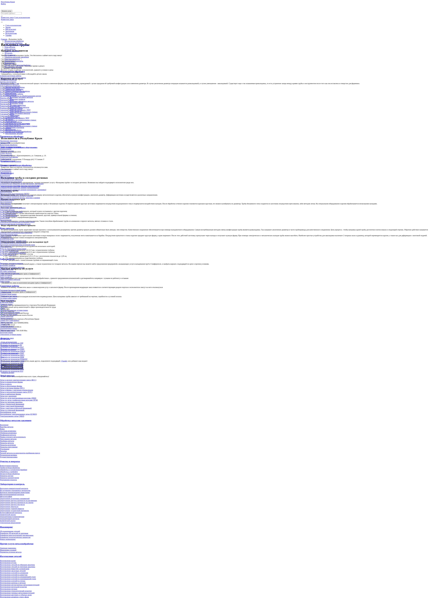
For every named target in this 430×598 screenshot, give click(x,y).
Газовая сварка (5, 292)
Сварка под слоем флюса (9, 320)
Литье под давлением (8, 396)
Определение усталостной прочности (14, 511)
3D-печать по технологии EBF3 (12, 355)
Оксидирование (6, 202)
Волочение (4, 425)
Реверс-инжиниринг (8, 539)
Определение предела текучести (12, 505)
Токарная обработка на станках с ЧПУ (14, 118)
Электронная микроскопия (10, 523)
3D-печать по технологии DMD (12, 349)
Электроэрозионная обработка (11, 132)
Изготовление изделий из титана (12, 581)
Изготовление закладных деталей (13, 571)
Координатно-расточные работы (12, 92)
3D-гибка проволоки (8, 271)
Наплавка (3, 306)
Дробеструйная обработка (10, 468)
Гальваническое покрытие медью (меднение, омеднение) (22, 184)
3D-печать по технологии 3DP (11, 343)
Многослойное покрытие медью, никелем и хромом (20, 198)
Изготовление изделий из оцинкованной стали (18, 579)
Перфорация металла (8, 435)
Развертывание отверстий (10, 106)
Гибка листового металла (9, 273)
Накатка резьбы (6, 98)
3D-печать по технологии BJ (11, 345)
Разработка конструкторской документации (16, 535)
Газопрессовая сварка (8, 294)
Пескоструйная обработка (10, 474)
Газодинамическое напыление (11, 180)
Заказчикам (9, 31)
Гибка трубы (5, 281)
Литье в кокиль (6, 384)
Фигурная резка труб (8, 255)
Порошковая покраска (8, 480)
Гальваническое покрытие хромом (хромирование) (19, 188)
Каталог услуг (6, 11)
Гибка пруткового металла (10, 279)
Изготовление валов (8, 561)
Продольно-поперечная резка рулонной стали (17, 245)
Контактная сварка (7, 300)
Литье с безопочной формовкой (12, 404)
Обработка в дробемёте (9, 472)
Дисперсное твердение (8, 141)
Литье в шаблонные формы (10, 394)
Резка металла (9, 47)
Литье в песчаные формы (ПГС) (12, 388)
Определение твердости (9, 507)
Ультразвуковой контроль (9, 519)
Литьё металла (10, 55)
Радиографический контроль (11, 513)
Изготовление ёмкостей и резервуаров (14, 569)
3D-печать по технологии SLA (12, 367)
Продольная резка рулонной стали (13, 243)
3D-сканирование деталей (10, 531)
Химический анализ (7, 521)
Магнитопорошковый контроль (12, 494)
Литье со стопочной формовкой (12, 410)
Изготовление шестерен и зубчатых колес (16, 595)
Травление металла (7, 210)
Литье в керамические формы (11, 382)
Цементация (4, 218)
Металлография (6, 496)
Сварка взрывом (6, 318)
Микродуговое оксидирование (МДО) (14, 194)
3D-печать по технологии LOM (12, 361)
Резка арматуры (6, 247)
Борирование (5, 176)
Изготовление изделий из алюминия (14, 573)
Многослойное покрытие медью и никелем (16, 196)
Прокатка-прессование (8, 447)
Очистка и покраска (12, 59)
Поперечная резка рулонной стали (13, 241)
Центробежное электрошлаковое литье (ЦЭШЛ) (18, 414)
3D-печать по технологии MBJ (12, 363)
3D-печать (8, 53)
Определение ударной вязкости (12, 509)
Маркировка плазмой (8, 550)
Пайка (2, 308)
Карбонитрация (6, 192)
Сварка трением (6, 322)
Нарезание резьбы (7, 100)
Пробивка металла (7, 441)
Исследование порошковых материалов (15, 490)
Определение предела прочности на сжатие (16, 503)
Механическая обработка (14, 41)
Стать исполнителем (13, 25)
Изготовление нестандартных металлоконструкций (19, 585)
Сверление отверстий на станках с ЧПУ (15, 110)
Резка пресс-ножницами (9, 251)
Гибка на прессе (6, 275)
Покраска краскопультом (9, 478)
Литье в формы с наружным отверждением (16, 390)
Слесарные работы (7, 114)
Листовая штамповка (8, 431)
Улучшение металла (7, 161)
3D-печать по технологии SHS (11, 365)
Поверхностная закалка (9, 157)
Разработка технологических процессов (15, 537)
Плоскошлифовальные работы (11, 102)
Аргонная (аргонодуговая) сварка (13, 290)
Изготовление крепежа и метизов (13, 583)
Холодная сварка (6, 332)
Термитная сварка (7, 326)
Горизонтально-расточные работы (13, 78)
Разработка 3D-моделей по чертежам (14, 533)
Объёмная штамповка (8, 433)
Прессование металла (8, 439)
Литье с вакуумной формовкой (12, 406)
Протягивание (5, 104)
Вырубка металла (6, 427)
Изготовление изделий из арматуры (13, 575)
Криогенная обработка (8, 145)
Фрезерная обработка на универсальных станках (18, 126)
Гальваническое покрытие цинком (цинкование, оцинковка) (23, 190)
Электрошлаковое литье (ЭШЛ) (12, 416)
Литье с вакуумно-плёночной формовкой (16, 408)
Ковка (2, 429)
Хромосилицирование (8, 216)
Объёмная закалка (7, 151)
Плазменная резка (7, 239)
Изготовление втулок (8, 563)
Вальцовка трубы (6, 269)
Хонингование (5, 128)
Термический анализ (8, 515)
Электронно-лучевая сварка (10, 334)
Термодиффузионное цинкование (13, 208)
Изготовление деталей (13, 67)
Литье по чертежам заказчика (11, 402)
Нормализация (5, 149)
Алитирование (5, 172)
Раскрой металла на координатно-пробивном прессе (20, 453)
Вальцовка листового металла (11, 263)
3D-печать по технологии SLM (12, 369)
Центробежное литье (8, 412)
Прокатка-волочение (8, 445)
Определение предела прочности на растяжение (18, 501)
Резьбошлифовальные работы (11, 108)
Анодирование (5, 174)
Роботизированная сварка (10, 312)
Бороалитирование (7, 178)
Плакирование (5, 204)
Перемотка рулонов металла (11, 552)
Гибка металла (9, 49)
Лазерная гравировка (8, 548)
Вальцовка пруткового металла (12, 267)
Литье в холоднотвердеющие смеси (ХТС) (16, 392)
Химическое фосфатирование (11, 212)
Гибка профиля (6, 277)
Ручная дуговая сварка (8, 314)
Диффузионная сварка (8, 296)
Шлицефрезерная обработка (10, 130)
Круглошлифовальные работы (11, 94)
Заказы (8, 27)
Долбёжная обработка (8, 80)
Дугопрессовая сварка (8, 298)
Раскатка (3, 451)
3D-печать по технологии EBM (12, 357)
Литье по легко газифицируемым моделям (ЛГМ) (19, 400)
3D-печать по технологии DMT (12, 353)
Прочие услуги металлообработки (17, 65)
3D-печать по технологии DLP (12, 347)
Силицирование (6, 206)
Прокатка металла (7, 443)
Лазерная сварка (6, 304)
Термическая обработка (13, 43)
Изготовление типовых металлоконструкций (17, 593)
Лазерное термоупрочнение (10, 147)
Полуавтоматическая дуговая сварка (14, 310)
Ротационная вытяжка (8, 455)
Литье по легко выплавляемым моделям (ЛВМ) (18, 398)
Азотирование (5, 170)
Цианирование (5, 220)
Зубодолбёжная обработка (10, 86)
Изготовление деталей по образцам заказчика (17, 565)
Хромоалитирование (8, 214)
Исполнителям (11, 33)
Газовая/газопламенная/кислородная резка (16, 233)
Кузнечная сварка (6, 302)
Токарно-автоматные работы (11, 122)
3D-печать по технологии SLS (11, 371)
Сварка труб (4, 324)
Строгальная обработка (9, 116)
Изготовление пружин (8, 589)
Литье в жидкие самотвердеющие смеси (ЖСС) (18, 380)
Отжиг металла (6, 153)
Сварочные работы (11, 51)
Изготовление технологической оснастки (16, 591)
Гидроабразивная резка (9, 235)
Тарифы (8, 35)
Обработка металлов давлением (16, 57)
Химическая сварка (7, 330)
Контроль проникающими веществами (15, 492)
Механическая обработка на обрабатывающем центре (20, 96)
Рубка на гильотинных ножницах (13, 253)
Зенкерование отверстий (9, 84)
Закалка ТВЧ (5, 143)
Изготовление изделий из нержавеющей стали (18, 577)
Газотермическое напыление (11, 182)
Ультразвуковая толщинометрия (12, 517)
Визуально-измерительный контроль (14, 488)
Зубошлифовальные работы (10, 90)
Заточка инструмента (8, 82)
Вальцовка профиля (7, 265)
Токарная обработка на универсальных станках (18, 120)
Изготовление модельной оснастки (13, 587)
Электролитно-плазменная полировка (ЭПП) (17, 222)
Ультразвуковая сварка (8, 328)
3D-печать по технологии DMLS (12, 351)
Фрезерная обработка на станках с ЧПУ (15, 124)
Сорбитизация (5, 159)
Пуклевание (4, 449)
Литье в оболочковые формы (11, 386)
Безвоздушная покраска (9, 466)
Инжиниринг (9, 63)
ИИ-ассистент (10, 29)
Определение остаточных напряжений (15, 498)
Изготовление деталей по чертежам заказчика (17, 567)
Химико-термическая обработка (16, 45)
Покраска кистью (6, 476)
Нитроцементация (7, 200)
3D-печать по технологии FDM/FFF (13, 359)
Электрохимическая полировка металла (15, 224)
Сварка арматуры (6, 316)
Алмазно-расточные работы (10, 76)
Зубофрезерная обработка (9, 88)
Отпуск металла (6, 155)
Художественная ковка (8, 457)
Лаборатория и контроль (13, 61)
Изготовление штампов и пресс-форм (14, 597)
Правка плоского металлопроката (13, 437)
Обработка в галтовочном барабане (13, 470)
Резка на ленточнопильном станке (13, 249)
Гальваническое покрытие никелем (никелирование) (20, 186)
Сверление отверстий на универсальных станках (19, 112)
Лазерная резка (5, 237)
